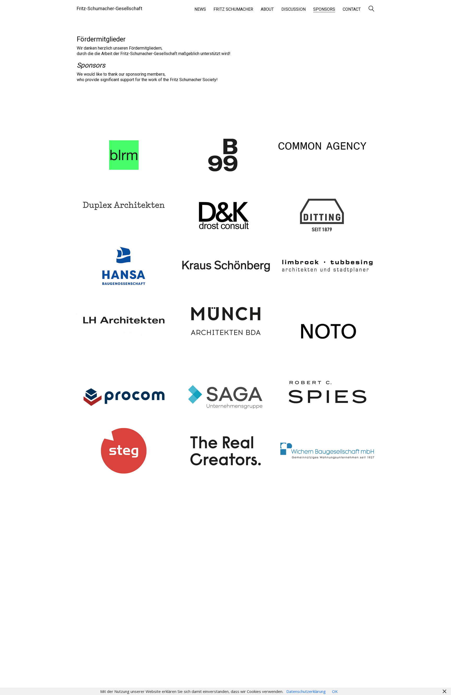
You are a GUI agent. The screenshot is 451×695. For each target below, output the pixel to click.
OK (335, 691)
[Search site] (371, 9)
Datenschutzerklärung (306, 691)
